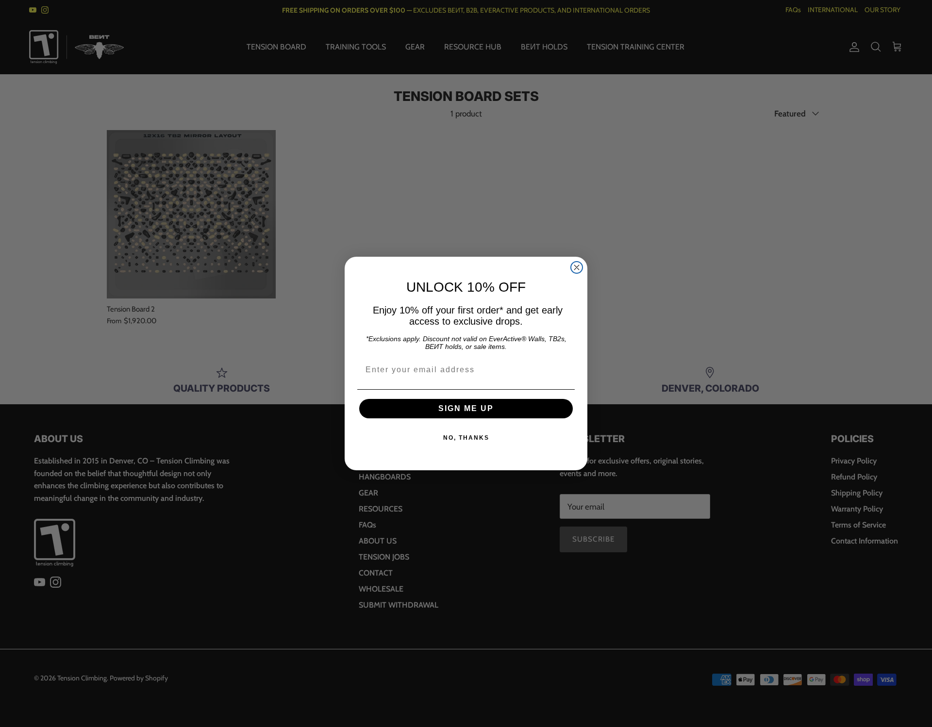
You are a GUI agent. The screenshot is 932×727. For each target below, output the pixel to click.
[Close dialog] (576, 267)
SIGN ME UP (466, 408)
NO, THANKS (466, 437)
